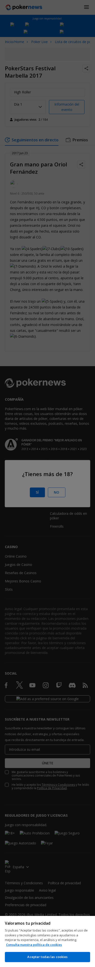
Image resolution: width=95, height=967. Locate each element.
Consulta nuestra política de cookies (34, 944)
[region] (47, 941)
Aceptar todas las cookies (47, 957)
